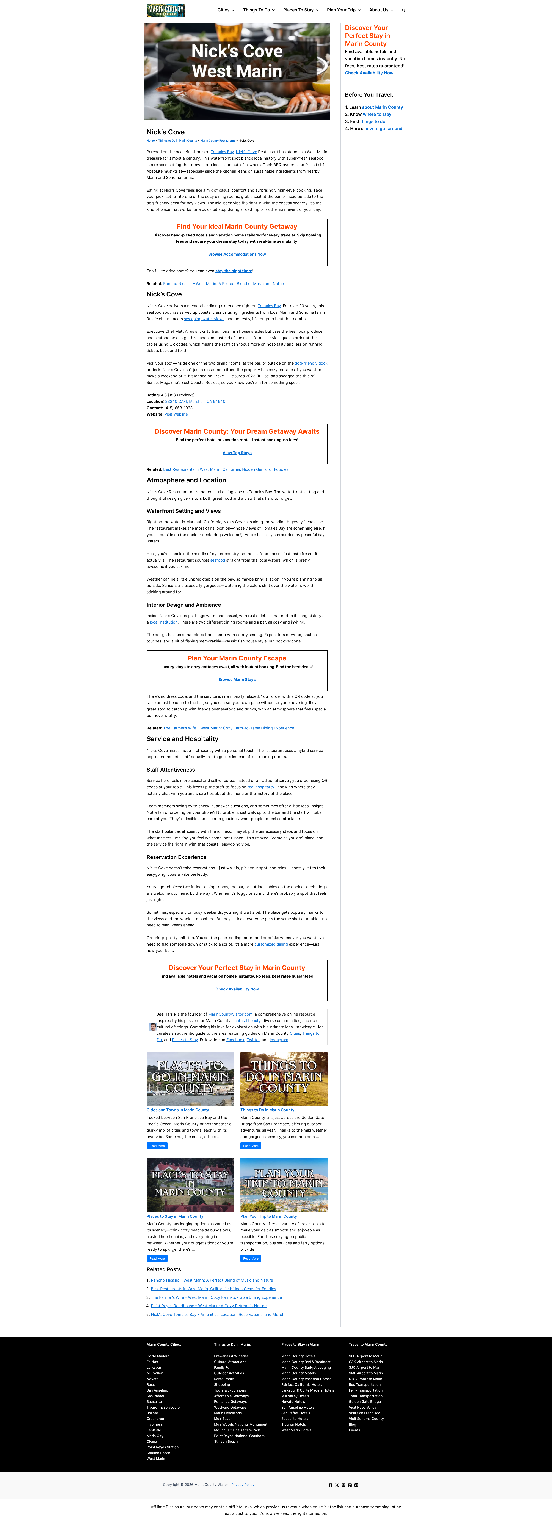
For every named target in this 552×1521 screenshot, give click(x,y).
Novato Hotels (293, 1401)
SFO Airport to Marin (366, 1356)
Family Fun (223, 1367)
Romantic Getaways (230, 1401)
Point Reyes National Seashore (239, 1436)
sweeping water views (204, 318)
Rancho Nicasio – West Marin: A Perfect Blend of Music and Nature (224, 283)
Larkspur (154, 1367)
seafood (217, 560)
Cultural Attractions (230, 1362)
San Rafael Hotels (295, 1413)
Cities (295, 1033)
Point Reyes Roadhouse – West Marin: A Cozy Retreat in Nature (209, 1306)
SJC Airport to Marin (366, 1367)
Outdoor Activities (229, 1373)
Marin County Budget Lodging (306, 1367)
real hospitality (261, 787)
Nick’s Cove (246, 152)
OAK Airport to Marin (366, 1362)
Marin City (155, 1436)
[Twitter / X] (337, 1485)
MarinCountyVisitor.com (230, 1014)
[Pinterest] (350, 1485)
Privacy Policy (242, 1484)
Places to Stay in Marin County (175, 1216)
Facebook (235, 1040)
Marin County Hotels (298, 1356)
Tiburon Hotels (293, 1424)
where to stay (377, 114)
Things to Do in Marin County (267, 1110)
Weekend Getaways (230, 1407)
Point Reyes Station (163, 1447)
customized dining (271, 944)
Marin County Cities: (164, 1344)
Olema (152, 1441)
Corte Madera (158, 1356)
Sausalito (154, 1401)
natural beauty (247, 1020)
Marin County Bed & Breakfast (306, 1362)
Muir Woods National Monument (240, 1424)
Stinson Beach (158, 1453)
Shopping (222, 1384)
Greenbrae (155, 1418)
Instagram (279, 1040)
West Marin (156, 1458)
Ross (151, 1384)
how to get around (383, 128)
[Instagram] (343, 1485)
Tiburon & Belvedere (163, 1407)
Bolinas (153, 1413)
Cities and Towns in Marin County (178, 1110)
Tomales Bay (222, 152)
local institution (164, 622)
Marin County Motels (298, 1373)
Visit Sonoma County (366, 1418)
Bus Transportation (365, 1384)
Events (354, 1430)
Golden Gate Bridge (365, 1401)
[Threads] (356, 1485)
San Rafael (155, 1396)
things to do (372, 121)
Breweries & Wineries (231, 1356)
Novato (153, 1379)
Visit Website (176, 414)
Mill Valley (155, 1373)
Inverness (155, 1424)
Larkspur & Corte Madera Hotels (307, 1390)
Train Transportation (366, 1396)
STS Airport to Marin (365, 1379)
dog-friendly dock (311, 363)
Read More (157, 1146)
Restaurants (224, 1379)
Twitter (253, 1040)
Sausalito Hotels (294, 1418)
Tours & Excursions (230, 1390)
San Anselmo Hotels (298, 1407)
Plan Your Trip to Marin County (268, 1216)
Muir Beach (223, 1418)
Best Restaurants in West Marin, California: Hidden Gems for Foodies (225, 469)
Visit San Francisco (364, 1413)
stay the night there (233, 271)
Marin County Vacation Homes (306, 1379)
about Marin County (382, 107)
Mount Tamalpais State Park (237, 1430)
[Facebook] (330, 1485)
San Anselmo (157, 1390)
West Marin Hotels (296, 1430)
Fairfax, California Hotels (301, 1384)
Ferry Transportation (366, 1390)
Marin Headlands (228, 1413)
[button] (232, 10)
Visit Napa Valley (362, 1407)
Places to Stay (185, 1040)
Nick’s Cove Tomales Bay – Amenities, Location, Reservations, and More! (217, 1314)
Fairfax (152, 1362)
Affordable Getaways (231, 1396)
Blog (352, 1424)
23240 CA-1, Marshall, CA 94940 (195, 401)
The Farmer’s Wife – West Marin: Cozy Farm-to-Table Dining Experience (228, 728)
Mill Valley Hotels (295, 1396)
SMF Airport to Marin (366, 1373)
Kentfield (154, 1430)
